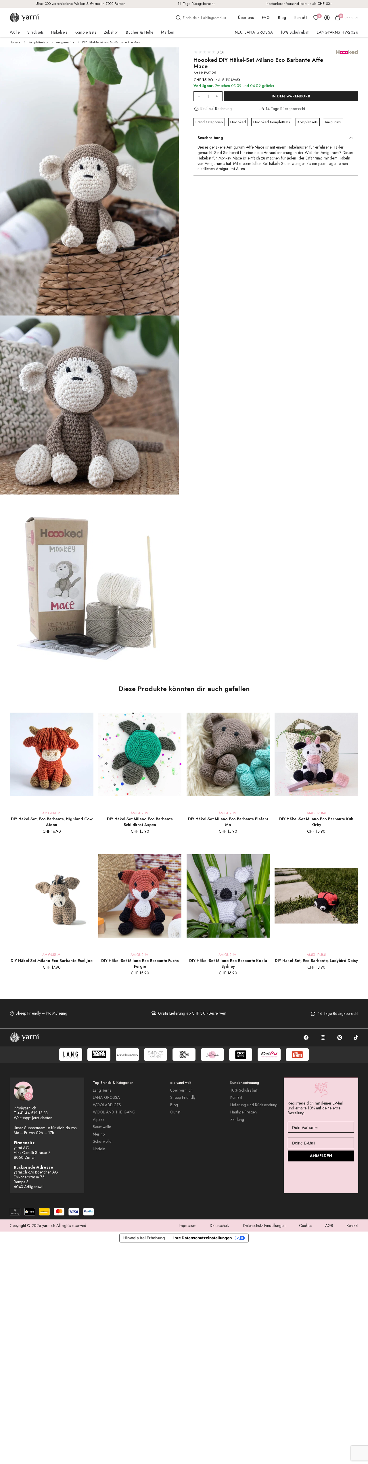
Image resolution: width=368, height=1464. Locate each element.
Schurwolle (102, 1141)
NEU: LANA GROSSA (254, 32)
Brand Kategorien (209, 122)
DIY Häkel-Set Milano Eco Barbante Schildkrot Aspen (140, 822)
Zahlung (237, 1119)
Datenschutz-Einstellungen (264, 1225)
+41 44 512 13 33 (32, 1113)
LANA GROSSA (106, 1097)
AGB (329, 1225)
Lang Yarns (102, 1090)
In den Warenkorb (291, 96)
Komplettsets (36, 42)
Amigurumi (63, 42)
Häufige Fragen (243, 1112)
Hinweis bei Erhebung (144, 1238)
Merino (99, 1134)
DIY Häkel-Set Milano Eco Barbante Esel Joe (52, 960)
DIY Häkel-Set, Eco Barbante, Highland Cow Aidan (52, 822)
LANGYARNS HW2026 (337, 32)
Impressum (187, 1225)
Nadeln (99, 1148)
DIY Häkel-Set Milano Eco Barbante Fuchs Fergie (140, 963)
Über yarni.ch (181, 1090)
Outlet (175, 1112)
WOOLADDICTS (107, 1105)
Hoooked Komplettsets (271, 122)
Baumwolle (102, 1126)
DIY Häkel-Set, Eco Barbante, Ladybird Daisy (316, 960)
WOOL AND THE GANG (114, 1112)
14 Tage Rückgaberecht (196, 3)
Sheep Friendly (182, 1097)
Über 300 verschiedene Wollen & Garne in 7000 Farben (81, 3)
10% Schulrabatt (295, 32)
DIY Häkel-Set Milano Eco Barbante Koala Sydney (228, 963)
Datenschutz (220, 1225)
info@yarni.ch (25, 1108)
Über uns (246, 17)
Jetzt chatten (42, 1118)
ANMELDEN (321, 1156)
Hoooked (238, 122)
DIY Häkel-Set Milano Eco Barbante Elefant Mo (228, 822)
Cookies (305, 1225)
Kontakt (300, 17)
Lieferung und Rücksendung (253, 1105)
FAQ (266, 17)
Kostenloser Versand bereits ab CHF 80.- (299, 3)
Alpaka (98, 1119)
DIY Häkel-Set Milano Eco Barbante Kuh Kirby (316, 822)
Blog (282, 17)
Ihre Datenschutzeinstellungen (202, 1238)
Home (14, 42)
